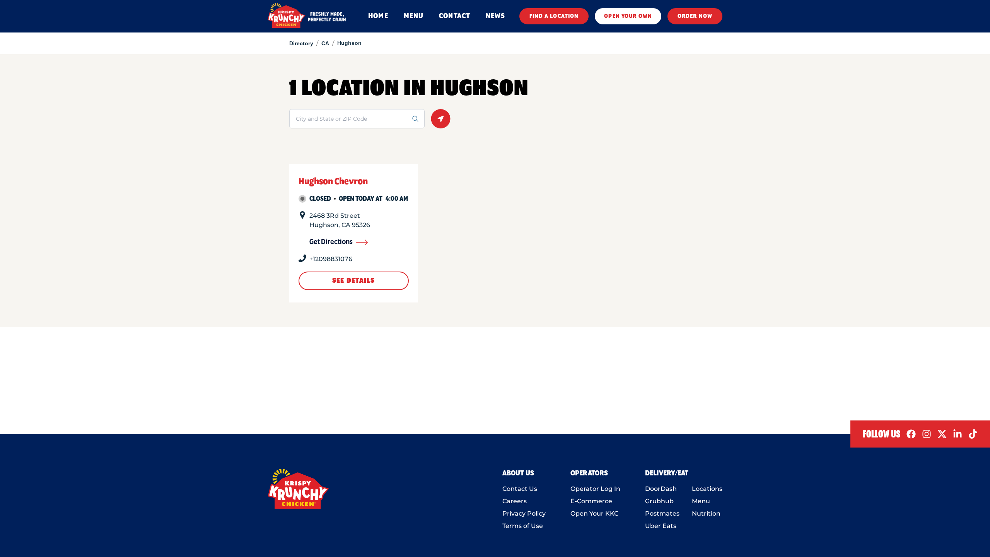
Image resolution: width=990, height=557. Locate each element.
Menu (701, 501)
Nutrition (706, 513)
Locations (707, 488)
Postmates (662, 513)
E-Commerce (591, 501)
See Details (353, 281)
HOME (378, 16)
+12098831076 (330, 259)
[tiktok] (973, 434)
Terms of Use (522, 526)
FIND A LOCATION (554, 16)
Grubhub (659, 501)
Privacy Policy (524, 513)
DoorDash (661, 488)
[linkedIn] (957, 434)
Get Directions (331, 242)
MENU (413, 16)
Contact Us (519, 488)
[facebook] (911, 434)
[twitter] (942, 434)
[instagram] (926, 434)
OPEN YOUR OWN (628, 16)
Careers (514, 501)
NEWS (495, 16)
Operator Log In (595, 488)
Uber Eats (660, 526)
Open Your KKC (594, 513)
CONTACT (454, 16)
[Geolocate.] (441, 118)
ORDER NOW (695, 16)
